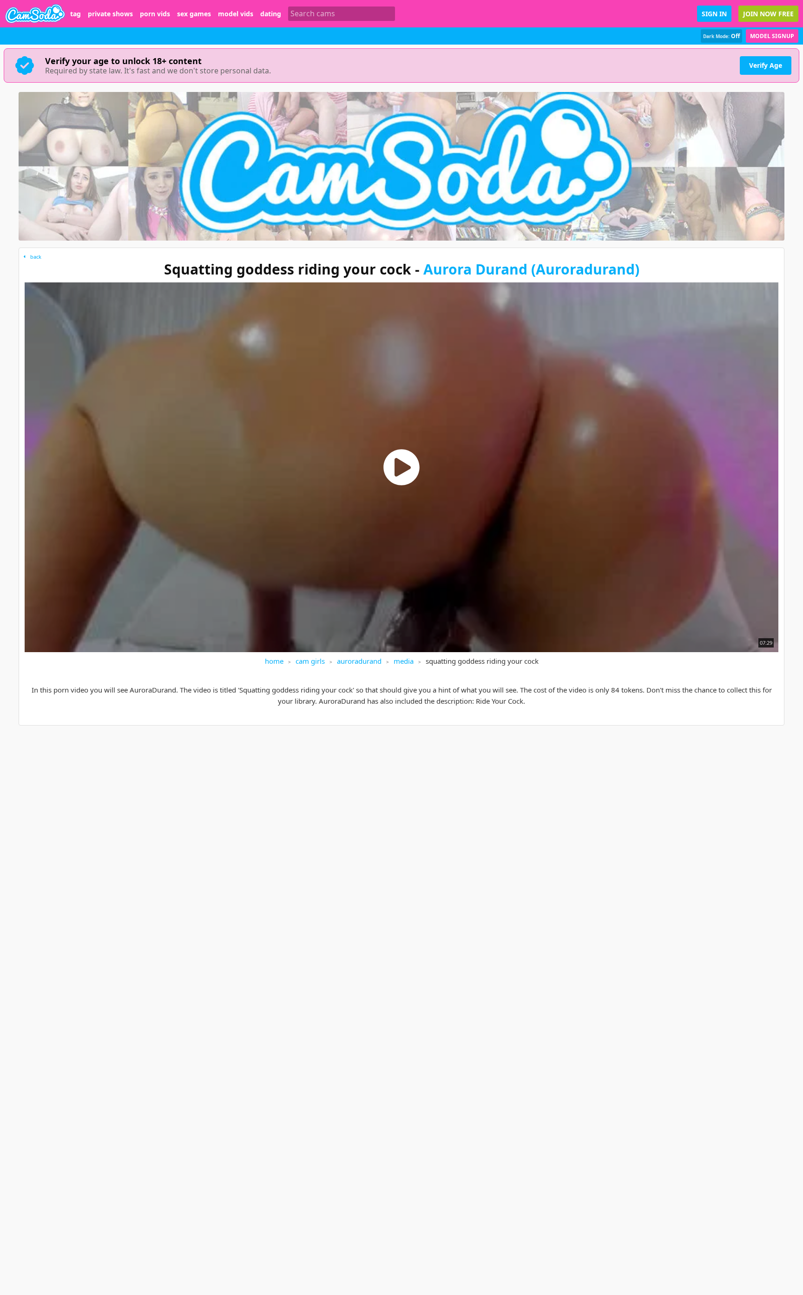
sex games (194, 14)
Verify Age (765, 65)
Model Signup (772, 36)
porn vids (155, 14)
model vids (235, 14)
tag (75, 14)
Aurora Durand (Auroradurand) (531, 269)
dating (270, 14)
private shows (110, 14)
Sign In (714, 13)
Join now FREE (768, 13)
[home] (35, 13)
